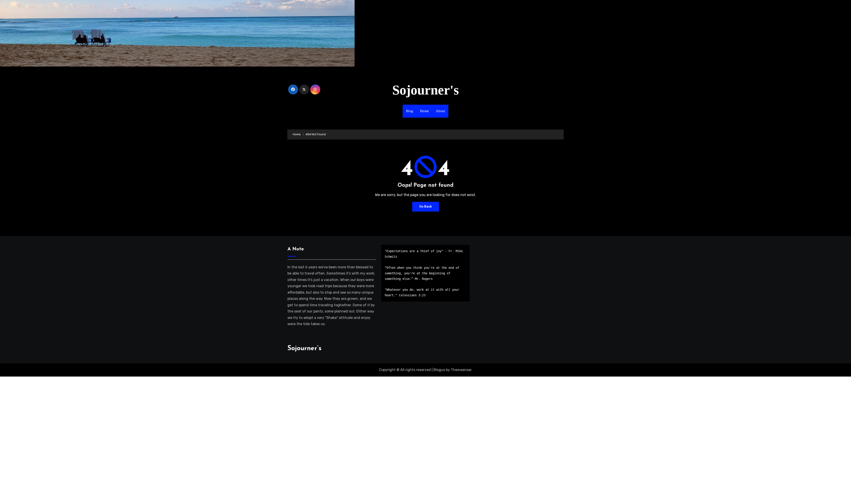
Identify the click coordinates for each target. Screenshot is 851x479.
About (440, 111)
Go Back (425, 206)
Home (424, 111)
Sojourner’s (304, 348)
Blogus (439, 370)
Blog (409, 111)
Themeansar (461, 370)
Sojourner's (425, 90)
